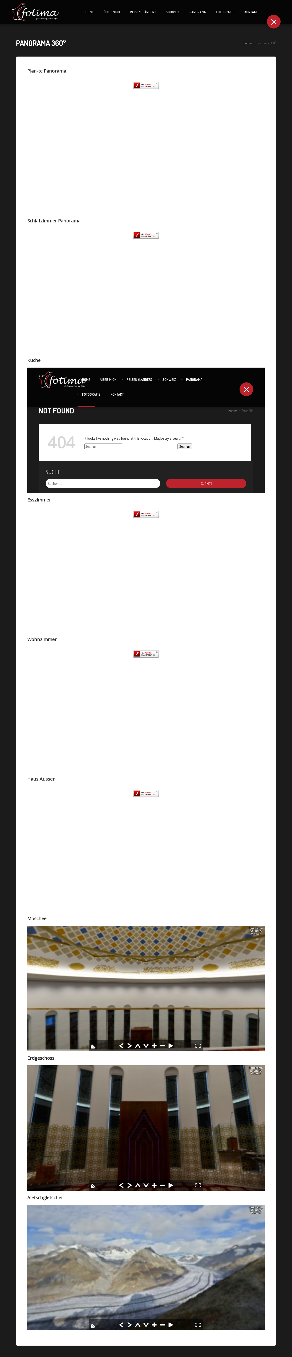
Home (247, 43)
